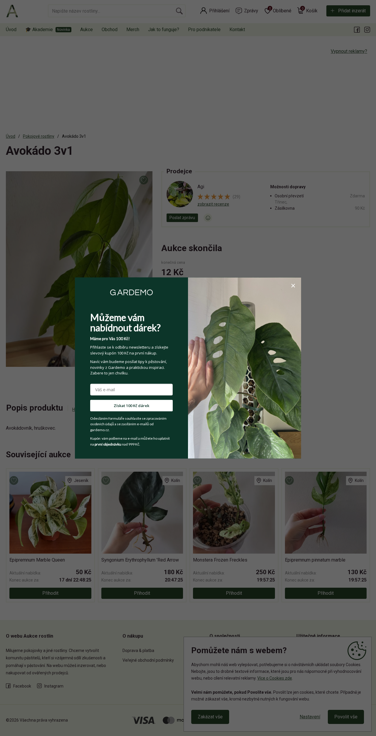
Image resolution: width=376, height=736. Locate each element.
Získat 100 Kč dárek (131, 405)
